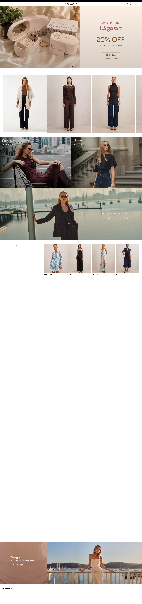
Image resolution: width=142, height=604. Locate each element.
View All (137, 72)
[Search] (127, 4)
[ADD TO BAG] (89, 131)
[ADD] (44, 130)
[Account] (131, 4)
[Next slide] (140, 37)
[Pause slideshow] (69, 66)
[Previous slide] (1, 37)
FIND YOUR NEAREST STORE (71, 1)
